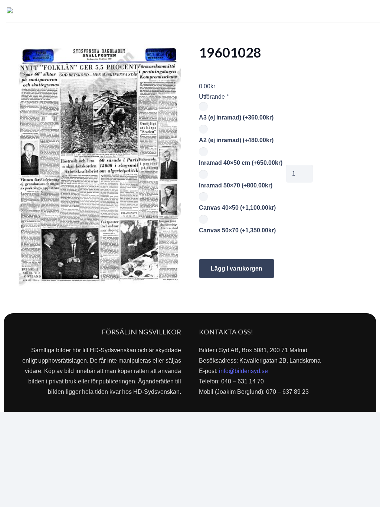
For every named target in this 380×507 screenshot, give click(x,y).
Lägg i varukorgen (236, 268)
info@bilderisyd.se (243, 371)
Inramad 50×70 (235, 185)
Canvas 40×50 (237, 208)
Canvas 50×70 (237, 230)
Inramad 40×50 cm (240, 163)
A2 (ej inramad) (236, 140)
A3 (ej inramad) (236, 117)
